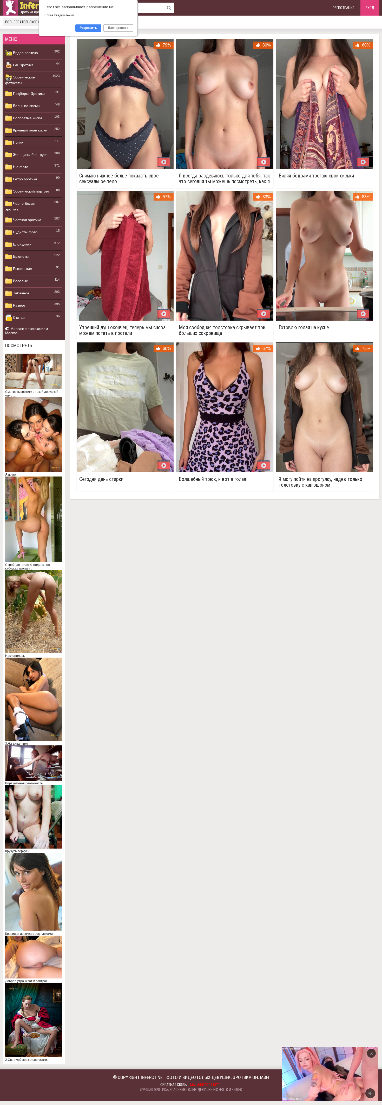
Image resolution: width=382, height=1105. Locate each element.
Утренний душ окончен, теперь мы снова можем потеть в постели (122, 330)
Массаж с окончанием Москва (26, 331)
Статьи (18, 317)
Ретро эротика (24, 179)
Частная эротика (26, 220)
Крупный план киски (29, 130)
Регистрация (343, 8)
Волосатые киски (27, 118)
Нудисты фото (24, 232)
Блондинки (21, 244)
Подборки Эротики (28, 93)
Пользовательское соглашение (31, 22)
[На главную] (34, 8)
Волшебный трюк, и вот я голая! (213, 479)
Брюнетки (21, 256)
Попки (17, 142)
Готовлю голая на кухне (304, 327)
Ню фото (20, 167)
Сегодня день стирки (101, 479)
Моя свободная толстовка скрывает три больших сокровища (222, 330)
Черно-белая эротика (20, 206)
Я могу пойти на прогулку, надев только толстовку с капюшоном (320, 482)
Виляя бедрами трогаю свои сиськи (316, 176)
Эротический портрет (30, 191)
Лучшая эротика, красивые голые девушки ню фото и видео (191, 1090)
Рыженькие (22, 269)
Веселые (20, 281)
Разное (18, 305)
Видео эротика (25, 53)
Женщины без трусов (30, 155)
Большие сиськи (26, 106)
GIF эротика (23, 65)
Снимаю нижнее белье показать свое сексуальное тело (119, 178)
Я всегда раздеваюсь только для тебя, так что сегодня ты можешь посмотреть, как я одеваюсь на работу (224, 178)
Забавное (20, 293)
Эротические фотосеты (20, 80)
